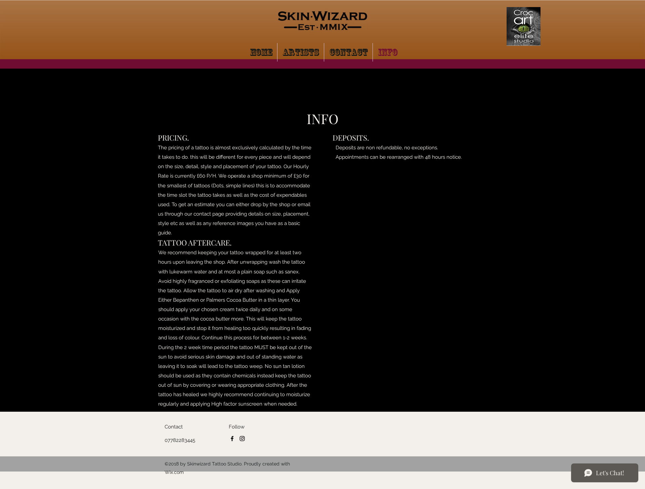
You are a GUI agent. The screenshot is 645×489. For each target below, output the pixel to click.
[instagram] (242, 438)
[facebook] (232, 438)
